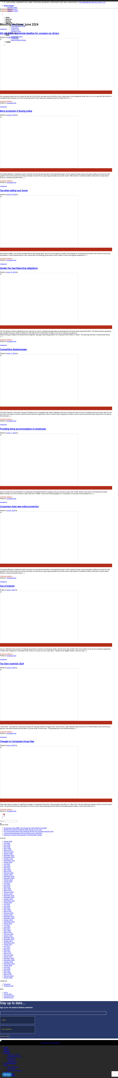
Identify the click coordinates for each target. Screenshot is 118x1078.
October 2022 (8, 920)
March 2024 (8, 890)
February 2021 (8, 955)
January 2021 (8, 957)
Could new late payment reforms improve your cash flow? (23, 833)
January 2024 (8, 894)
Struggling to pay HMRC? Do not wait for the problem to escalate (25, 828)
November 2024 (9, 878)
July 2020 (7, 967)
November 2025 (9, 857)
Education (7, 984)
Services (8, 21)
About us (9, 19)
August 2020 (8, 965)
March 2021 (8, 953)
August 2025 (8, 862)
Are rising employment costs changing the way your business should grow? (29, 831)
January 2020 (8, 978)
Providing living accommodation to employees (23, 429)
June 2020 (7, 969)
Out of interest (7, 586)
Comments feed (9, 996)
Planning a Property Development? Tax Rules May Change (23, 835)
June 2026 (7, 845)
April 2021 (7, 951)
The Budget (11, 1069)
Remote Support (12, 11)
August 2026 (8, 841)
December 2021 (9, 937)
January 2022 (8, 936)
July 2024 (7, 883)
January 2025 (8, 874)
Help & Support (9, 6)
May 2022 (7, 929)
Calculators (15, 28)
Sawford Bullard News (14, 1070)
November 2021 (9, 939)
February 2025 (8, 873)
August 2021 (8, 944)
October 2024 (8, 880)
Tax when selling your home (14, 190)
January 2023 (8, 915)
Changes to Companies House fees (17, 741)
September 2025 (9, 860)
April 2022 (7, 930)
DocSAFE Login (12, 7)
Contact (6, 1072)
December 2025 (9, 855)
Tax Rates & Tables (13, 1055)
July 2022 (7, 925)
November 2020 (9, 960)
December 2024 (9, 876)
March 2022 (8, 932)
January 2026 (8, 854)
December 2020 (9, 958)
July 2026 (7, 843)
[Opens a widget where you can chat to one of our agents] (7, 1074)
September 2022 (9, 922)
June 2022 (7, 927)
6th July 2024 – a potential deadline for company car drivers (29, 33)
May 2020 (7, 971)
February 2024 (8, 892)
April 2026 (7, 848)
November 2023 (9, 897)
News (7, 35)
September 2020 (9, 964)
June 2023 (7, 906)
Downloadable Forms (14, 1056)
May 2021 (7, 950)
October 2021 (8, 941)
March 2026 (8, 850)
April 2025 (7, 869)
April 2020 (7, 972)
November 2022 (9, 918)
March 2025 (8, 871)
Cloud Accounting (10, 1063)
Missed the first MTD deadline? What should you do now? (23, 830)
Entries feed (8, 994)
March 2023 (8, 911)
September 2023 (9, 901)
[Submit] (0, 823)
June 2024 (7, 885)
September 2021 (9, 943)
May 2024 (7, 887)
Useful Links (15, 30)
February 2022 (8, 934)
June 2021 (7, 948)
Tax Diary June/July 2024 (12, 663)
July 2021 (7, 946)
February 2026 (8, 852)
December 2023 (9, 895)
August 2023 (8, 902)
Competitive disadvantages (13, 349)
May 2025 (7, 867)
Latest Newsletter (13, 1067)
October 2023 (8, 899)
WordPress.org (8, 997)
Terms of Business (55, 1043)
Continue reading (6, 101)
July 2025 (7, 864)
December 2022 (9, 916)
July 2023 (7, 904)
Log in (6, 992)
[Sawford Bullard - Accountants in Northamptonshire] (6, 10)
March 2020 (8, 974)
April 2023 (7, 909)
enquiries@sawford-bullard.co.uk (92, 2)
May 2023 (7, 908)
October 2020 (8, 962)
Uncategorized (3, 29)
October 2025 (8, 859)
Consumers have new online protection (19, 506)
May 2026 (7, 847)
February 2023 (8, 913)
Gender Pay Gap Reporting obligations (19, 268)
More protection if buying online (16, 111)
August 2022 (8, 923)
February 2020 (8, 976)
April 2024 (7, 888)
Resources (7, 1053)
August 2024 (8, 881)
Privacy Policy (45, 1043)
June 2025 (7, 866)
